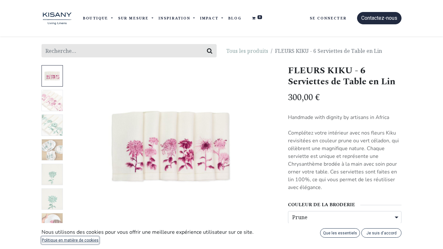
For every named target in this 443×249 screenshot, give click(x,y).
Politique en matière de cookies (70, 240)
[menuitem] (235, 18)
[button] (81, 146)
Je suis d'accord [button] (381, 233)
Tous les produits (247, 50)
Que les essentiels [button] (340, 233)
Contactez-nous (379, 18)
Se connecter (328, 18)
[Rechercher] (210, 50)
